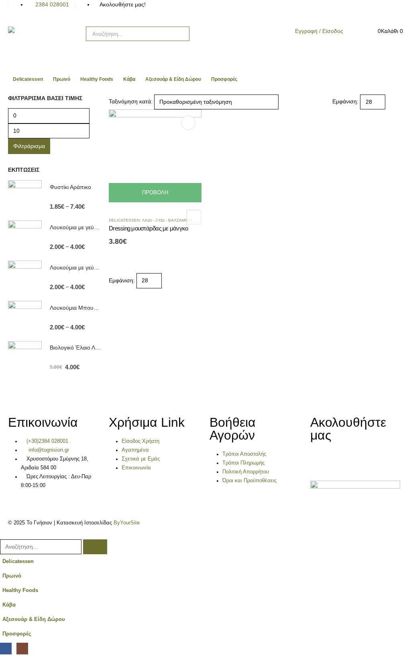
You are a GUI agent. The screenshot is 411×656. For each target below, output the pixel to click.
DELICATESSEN (124, 220)
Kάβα (129, 79)
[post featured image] (155, 155)
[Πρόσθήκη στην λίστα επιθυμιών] (193, 217)
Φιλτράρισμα (29, 146)
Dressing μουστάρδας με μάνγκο (148, 228)
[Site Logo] (44, 41)
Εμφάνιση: (345, 101)
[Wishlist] (359, 32)
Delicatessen (28, 79)
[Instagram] (183, 10)
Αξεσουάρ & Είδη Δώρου (173, 79)
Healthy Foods (96, 79)
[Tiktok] (205, 10)
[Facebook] (161, 10)
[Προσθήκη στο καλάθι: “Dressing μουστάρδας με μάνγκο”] (188, 122)
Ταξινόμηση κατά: (131, 101)
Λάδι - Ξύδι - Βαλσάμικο (167, 220)
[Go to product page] (25, 197)
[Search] (178, 34)
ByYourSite (127, 523)
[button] (392, 102)
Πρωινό (61, 79)
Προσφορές (224, 79)
